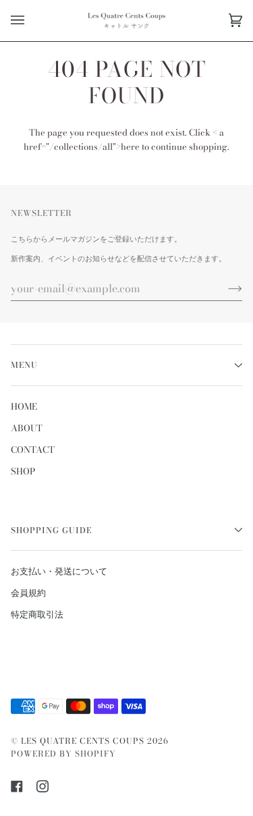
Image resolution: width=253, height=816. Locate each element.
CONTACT (33, 449)
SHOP (23, 471)
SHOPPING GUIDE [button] (51, 530)
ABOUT (27, 428)
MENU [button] (24, 364)
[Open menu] (31, 20)
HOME (24, 406)
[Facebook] (17, 786)
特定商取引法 (37, 614)
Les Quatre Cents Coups (82, 740)
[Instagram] (42, 786)
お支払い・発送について (59, 571)
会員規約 (28, 592)
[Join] (224, 288)
